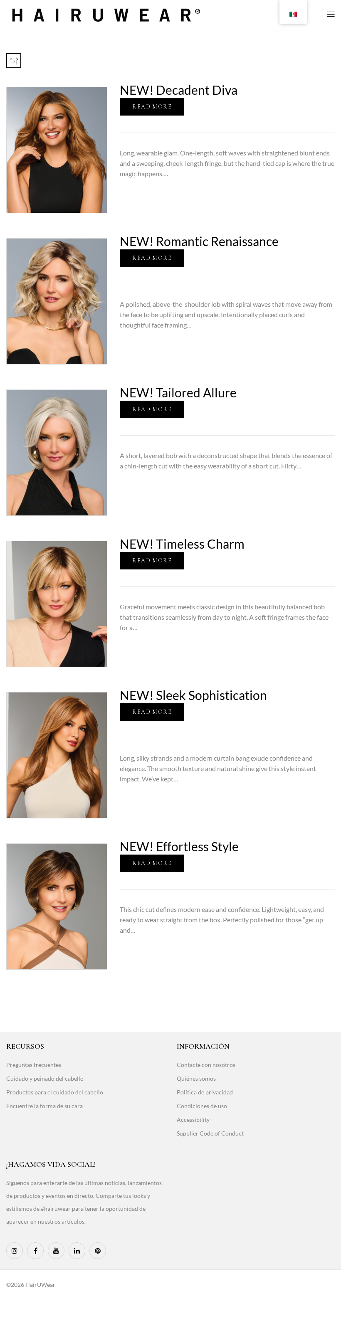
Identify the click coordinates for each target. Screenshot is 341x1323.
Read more (152, 106)
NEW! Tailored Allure (178, 392)
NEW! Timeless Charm (182, 543)
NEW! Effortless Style (179, 846)
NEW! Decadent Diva (178, 89)
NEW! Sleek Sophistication (193, 694)
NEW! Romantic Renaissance (199, 241)
